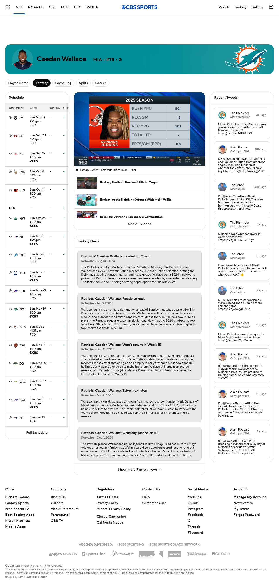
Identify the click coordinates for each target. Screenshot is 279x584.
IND (22, 273)
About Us (58, 497)
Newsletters (243, 503)
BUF (22, 291)
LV (21, 118)
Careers (57, 503)
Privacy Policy (107, 503)
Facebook (195, 515)
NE (22, 237)
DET (23, 255)
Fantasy (42, 83)
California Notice (110, 522)
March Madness (17, 521)
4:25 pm (37, 119)
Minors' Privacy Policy (114, 509)
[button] (82, 160)
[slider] (139, 153)
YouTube (195, 497)
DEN (22, 327)
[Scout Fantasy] (197, 553)
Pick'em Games (17, 497)
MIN (22, 172)
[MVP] (174, 552)
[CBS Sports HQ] (131, 544)
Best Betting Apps (19, 515)
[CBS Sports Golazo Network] (174, 544)
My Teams (241, 509)
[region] (139, 129)
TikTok (193, 503)
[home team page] (15, 118)
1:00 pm (37, 155)
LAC (23, 382)
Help (146, 497)
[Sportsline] (94, 553)
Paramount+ (60, 515)
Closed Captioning (111, 516)
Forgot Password (246, 515)
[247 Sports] (63, 553)
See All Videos (139, 224)
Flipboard (195, 533)
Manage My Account (249, 497)
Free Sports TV (17, 509)
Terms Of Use (107, 497)
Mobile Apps (15, 527)
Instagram (195, 509)
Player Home (18, 83)
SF (21, 136)
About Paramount (65, 509)
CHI (22, 346)
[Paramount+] (122, 553)
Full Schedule (37, 433)
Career (100, 83)
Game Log (63, 83)
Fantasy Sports (17, 503)
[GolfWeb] (221, 554)
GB (21, 364)
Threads (194, 527)
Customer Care (154, 503)
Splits (83, 83)
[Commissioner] (151, 552)
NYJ (22, 219)
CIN (22, 190)
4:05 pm (37, 173)
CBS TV (57, 521)
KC (22, 154)
